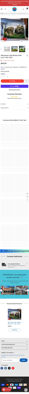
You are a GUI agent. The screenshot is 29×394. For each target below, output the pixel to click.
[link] (7, 143)
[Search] (5, 9)
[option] (14, 3)
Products (7, 13)
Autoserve (21, 379)
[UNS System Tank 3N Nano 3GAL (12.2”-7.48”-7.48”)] (14, 314)
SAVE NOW (14, 4)
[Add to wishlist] (26, 81)
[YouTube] (13, 368)
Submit (23, 360)
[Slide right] (26, 264)
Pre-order (12, 81)
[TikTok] (9, 368)
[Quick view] (20, 308)
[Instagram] (5, 368)
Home (2, 13)
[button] (24, 41)
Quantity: (3, 74)
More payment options (14, 89)
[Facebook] (1, 368)
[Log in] (23, 9)
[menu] (1, 9)
